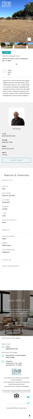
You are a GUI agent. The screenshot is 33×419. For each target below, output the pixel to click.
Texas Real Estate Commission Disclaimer (16, 386)
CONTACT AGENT (16, 160)
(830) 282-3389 (7, 142)
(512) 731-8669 (10, 357)
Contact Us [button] (16, 325)
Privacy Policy (22, 408)
